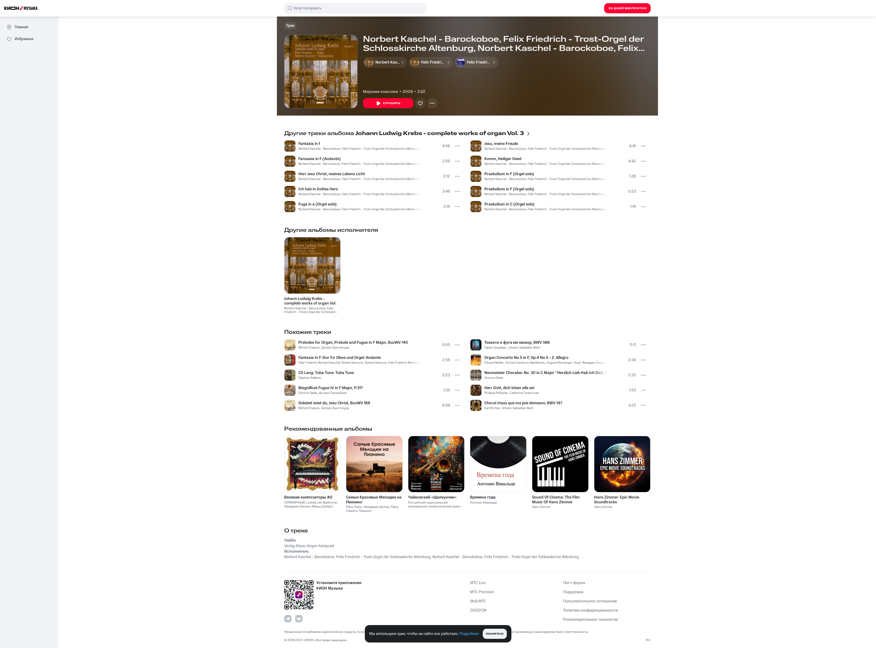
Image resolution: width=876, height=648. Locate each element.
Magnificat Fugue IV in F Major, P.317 (330, 388)
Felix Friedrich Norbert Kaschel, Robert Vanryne (330, 362)
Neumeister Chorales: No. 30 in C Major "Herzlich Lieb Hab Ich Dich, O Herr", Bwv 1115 (545, 373)
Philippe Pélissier (496, 393)
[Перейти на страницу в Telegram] (288, 618)
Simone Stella (307, 393)
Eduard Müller (494, 362)
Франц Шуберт (322, 506)
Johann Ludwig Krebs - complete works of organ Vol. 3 (311, 301)
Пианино (365, 511)
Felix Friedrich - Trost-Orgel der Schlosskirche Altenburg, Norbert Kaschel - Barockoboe (402, 149)
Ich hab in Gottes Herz (318, 189)
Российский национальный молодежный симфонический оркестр (436, 504)
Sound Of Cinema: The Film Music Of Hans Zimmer (556, 499)
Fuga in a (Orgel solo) (317, 204)
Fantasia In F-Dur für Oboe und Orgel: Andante (339, 357)
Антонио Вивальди (483, 502)
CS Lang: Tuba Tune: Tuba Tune (326, 373)
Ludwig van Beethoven (321, 502)
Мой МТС (478, 601)
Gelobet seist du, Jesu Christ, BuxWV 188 (334, 403)
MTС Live (478, 583)
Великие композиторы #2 (308, 497)
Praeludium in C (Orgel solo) (509, 204)
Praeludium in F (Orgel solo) (509, 174)
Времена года (483, 497)
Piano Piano (354, 507)
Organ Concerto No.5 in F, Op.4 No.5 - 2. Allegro (526, 357)
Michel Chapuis (308, 347)
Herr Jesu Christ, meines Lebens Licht (331, 174)
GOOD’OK (478, 610)
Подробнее (469, 634)
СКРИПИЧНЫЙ (294, 502)
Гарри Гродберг (495, 347)
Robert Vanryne (375, 362)
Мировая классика (380, 91)
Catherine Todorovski (524, 393)
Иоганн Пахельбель (333, 393)
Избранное (24, 39)
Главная (21, 27)
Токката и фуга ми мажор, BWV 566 (517, 342)
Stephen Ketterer (309, 378)
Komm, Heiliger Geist (502, 159)
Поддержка (573, 592)
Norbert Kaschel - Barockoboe (319, 149)
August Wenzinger (559, 362)
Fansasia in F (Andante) (319, 159)
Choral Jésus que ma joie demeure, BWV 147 (523, 403)
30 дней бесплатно (627, 8)
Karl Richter (492, 408)
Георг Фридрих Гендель (590, 362)
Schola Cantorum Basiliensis (525, 362)
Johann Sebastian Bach (524, 347)
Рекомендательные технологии (590, 619)
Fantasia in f (309, 144)
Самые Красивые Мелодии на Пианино (373, 499)
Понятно (494, 634)
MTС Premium (482, 592)
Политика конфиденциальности (590, 610)
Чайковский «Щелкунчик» (432, 497)
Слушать (391, 103)
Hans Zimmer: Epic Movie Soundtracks (616, 499)
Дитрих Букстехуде (335, 347)
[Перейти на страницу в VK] (299, 618)
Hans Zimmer (541, 507)
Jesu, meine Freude (501, 144)
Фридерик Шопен (297, 506)
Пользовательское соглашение (590, 601)
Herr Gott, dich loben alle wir (509, 388)
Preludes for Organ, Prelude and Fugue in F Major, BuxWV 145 (353, 342)
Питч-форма (574, 583)
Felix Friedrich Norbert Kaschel (409, 362)
